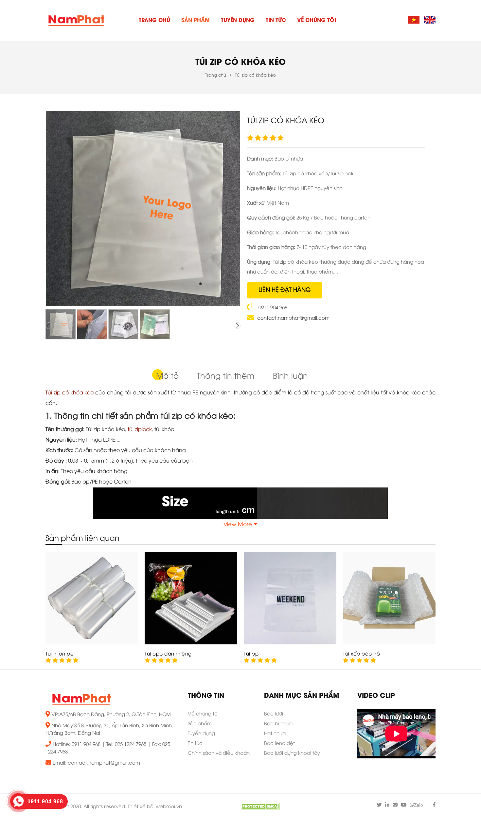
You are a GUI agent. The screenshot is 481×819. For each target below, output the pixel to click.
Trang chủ (154, 20)
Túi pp (251, 654)
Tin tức (276, 20)
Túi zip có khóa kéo (240, 63)
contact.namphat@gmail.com (293, 318)
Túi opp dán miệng (168, 654)
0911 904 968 (272, 308)
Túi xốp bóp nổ (361, 654)
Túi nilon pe (59, 654)
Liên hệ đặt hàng (284, 290)
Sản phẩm (195, 20)
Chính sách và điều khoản (219, 753)
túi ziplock (140, 429)
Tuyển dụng (238, 20)
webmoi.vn (169, 807)
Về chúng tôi (316, 20)
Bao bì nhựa (278, 724)
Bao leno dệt (279, 743)
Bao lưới (273, 714)
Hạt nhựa (275, 734)
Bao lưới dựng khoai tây (292, 753)
